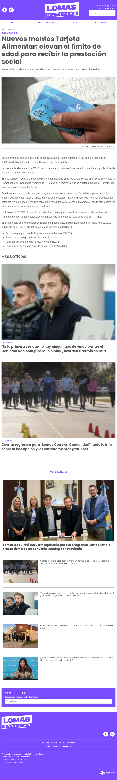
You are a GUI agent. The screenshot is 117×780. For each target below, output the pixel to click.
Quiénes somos (52, 746)
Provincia (100, 22)
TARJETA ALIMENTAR (107, 146)
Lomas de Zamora (45, 22)
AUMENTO (95, 146)
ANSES (88, 146)
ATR (75, 22)
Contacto (67, 746)
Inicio (14, 22)
